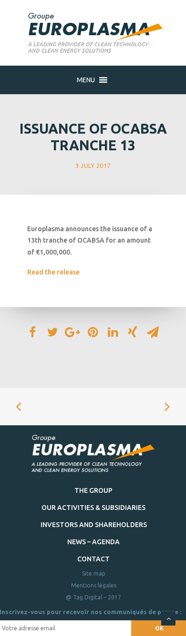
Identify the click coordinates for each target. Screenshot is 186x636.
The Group (93, 490)
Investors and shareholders (94, 524)
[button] (86, 80)
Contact (93, 559)
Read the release (53, 272)
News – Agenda (93, 542)
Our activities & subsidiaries (93, 507)
